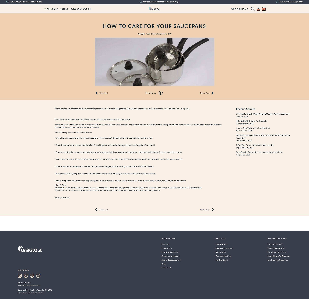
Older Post (104, 93)
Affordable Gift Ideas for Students (251, 121)
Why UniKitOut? (240, 9)
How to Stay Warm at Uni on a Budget (253, 128)
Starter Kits (51, 9)
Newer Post (204, 93)
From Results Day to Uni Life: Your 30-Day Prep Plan (259, 152)
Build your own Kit (81, 9)
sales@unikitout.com (33, 285)
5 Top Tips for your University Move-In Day (255, 145)
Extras (64, 9)
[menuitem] (51, 8)
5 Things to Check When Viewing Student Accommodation (262, 114)
